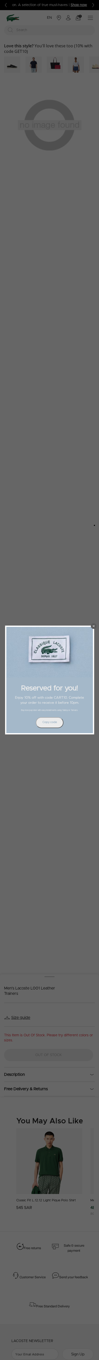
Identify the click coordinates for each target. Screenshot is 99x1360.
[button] (93, 626)
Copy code (49, 722)
